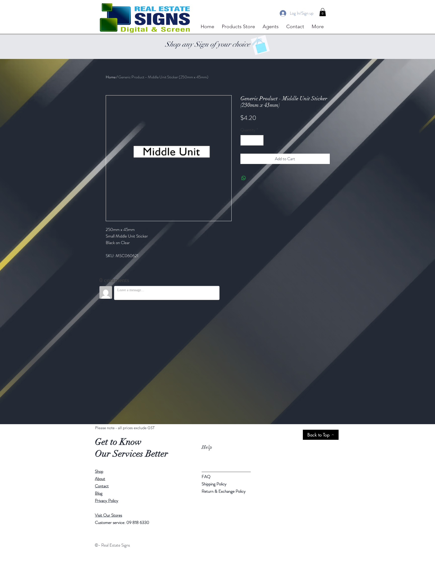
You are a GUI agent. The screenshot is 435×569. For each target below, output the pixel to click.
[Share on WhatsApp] (244, 178)
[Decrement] (245, 140)
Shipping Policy (214, 484)
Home (111, 77)
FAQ (206, 477)
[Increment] (259, 140)
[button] (322, 12)
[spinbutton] (251, 140)
